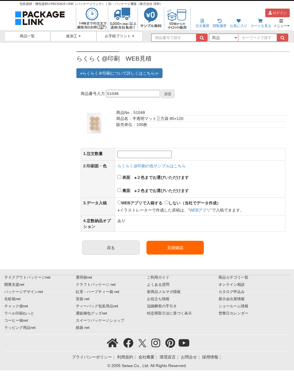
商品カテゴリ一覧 (233, 277)
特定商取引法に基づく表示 (169, 313)
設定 (168, 94)
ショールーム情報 (233, 306)
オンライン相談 (231, 285)
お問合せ (189, 357)
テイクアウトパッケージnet (27, 277)
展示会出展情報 (231, 299)
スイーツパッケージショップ (100, 321)
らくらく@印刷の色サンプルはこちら (151, 166)
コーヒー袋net (16, 321)
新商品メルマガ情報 (164, 292)
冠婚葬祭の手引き (162, 306)
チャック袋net (16, 306)
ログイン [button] (279, 13)
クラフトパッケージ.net (96, 285)
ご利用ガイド (158, 277)
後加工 (72, 36)
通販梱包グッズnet (91, 313)
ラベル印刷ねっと (19, 313)
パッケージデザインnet (23, 292)
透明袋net (84, 277)
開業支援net (14, 285)
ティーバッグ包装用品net (97, 306)
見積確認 (175, 247)
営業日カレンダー (233, 313)
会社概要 (146, 357)
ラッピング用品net (20, 328)
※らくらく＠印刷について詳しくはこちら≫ (119, 73)
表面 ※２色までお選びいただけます (155, 177)
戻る (111, 247)
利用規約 (125, 357)
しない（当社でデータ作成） (195, 203)
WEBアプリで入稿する (142, 203)
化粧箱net (12, 299)
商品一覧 (27, 36)
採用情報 (210, 357)
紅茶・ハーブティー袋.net (97, 292)
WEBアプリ (199, 210)
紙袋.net (83, 328)
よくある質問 (158, 285)
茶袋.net (83, 299)
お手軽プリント (118, 36)
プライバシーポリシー (92, 357)
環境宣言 (168, 357)
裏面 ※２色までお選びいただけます (155, 190)
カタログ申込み (231, 292)
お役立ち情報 (158, 299)
